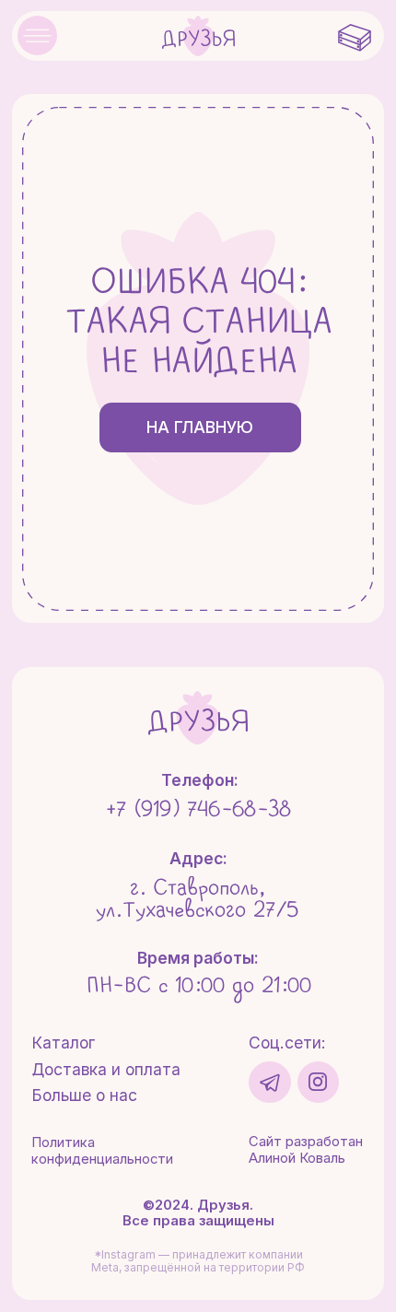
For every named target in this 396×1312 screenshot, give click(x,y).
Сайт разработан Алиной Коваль (306, 1149)
